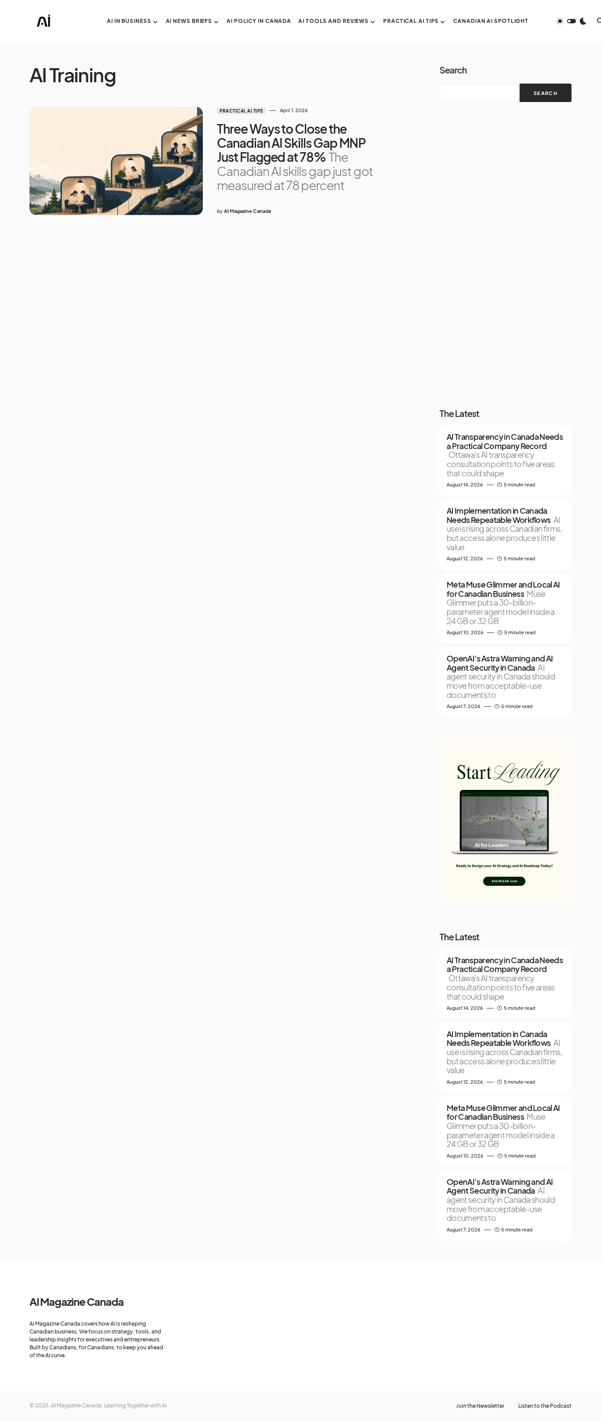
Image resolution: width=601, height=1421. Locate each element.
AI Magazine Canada (76, 1301)
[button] (571, 21)
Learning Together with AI (135, 1405)
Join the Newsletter (480, 1406)
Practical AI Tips (241, 110)
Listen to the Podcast (545, 1406)
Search (453, 69)
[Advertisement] (506, 255)
